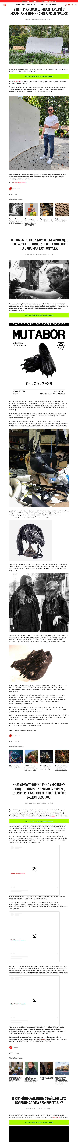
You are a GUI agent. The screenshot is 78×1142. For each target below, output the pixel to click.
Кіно (38, 5)
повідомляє (56, 1117)
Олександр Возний (19, 183)
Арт (46, 5)
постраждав (41, 1039)
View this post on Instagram (18, 873)
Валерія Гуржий (29, 19)
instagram (38, 76)
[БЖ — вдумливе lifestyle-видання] (5, 5)
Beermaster (35, 1)
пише (53, 816)
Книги (42, 5)
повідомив (18, 81)
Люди (28, 5)
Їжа (50, 5)
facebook (44, 76)
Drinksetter (25, 1)
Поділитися (16, 189)
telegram (50, 76)
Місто (23, 5)
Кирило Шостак (29, 254)
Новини (18, 5)
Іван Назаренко (30, 803)
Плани (54, 5)
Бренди (33, 5)
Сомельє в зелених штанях (48, 1)
